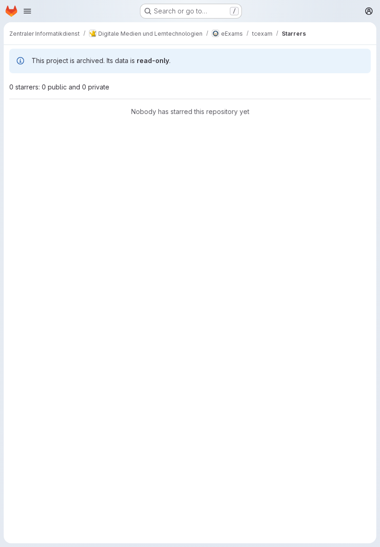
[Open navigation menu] (27, 11)
